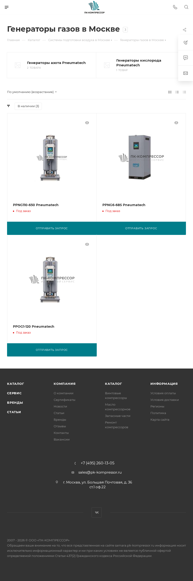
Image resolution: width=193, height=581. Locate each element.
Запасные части (117, 416)
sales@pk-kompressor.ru (100, 472)
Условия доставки (164, 400)
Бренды (15, 402)
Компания (65, 384)
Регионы (157, 406)
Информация (164, 384)
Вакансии (62, 439)
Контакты (61, 433)
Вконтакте (97, 512)
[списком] (177, 92)
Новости (60, 406)
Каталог (15, 384)
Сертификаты (64, 400)
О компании (63, 393)
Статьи (14, 412)
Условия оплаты (163, 393)
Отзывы (60, 426)
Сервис (14, 393)
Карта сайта (159, 419)
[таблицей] (184, 92)
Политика (158, 413)
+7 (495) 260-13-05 (97, 463)
